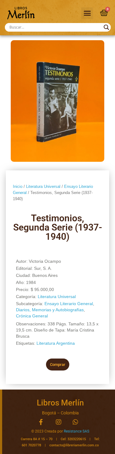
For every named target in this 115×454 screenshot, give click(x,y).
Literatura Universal (43, 186)
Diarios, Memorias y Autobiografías (50, 309)
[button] (87, 13)
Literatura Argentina (55, 343)
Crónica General (32, 315)
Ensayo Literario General (68, 303)
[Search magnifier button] (106, 27)
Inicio (17, 186)
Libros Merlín (60, 402)
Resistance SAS (76, 431)
